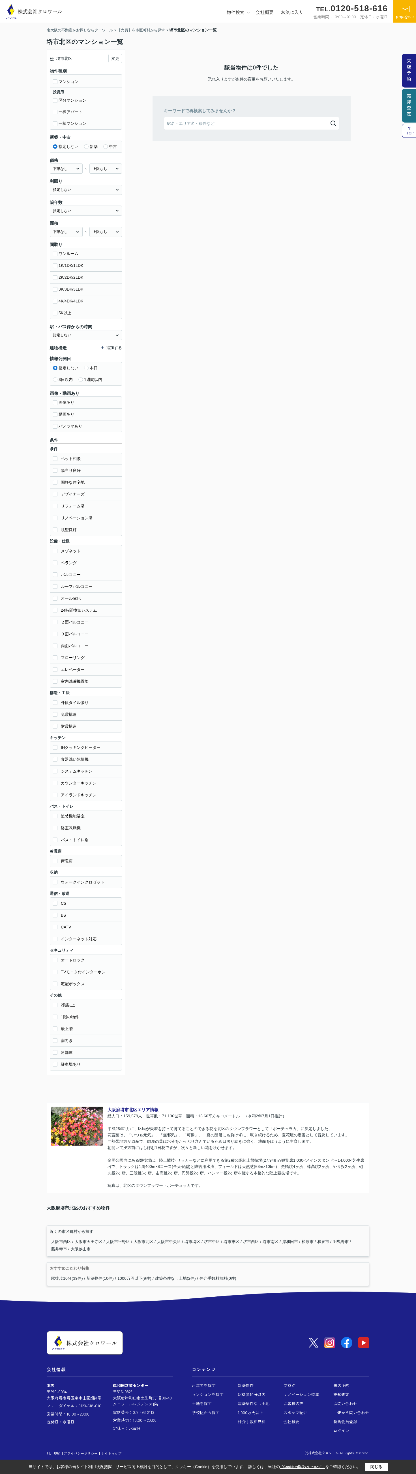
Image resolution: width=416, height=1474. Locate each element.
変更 (115, 58)
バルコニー (71, 574)
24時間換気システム (79, 610)
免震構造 (69, 714)
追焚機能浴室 (73, 816)
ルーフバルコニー (77, 586)
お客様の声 (293, 1403)
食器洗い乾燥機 (75, 759)
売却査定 (341, 1394)
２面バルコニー (75, 622)
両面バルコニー (75, 646)
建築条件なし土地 (253, 1403)
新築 (94, 146)
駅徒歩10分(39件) (67, 1278)
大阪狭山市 (81, 1249)
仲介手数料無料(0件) (218, 1278)
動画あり (66, 414)
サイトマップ (111, 1453)
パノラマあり (70, 426)
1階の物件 (70, 1017)
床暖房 (67, 861)
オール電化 (71, 598)
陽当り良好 (71, 470)
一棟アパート (70, 112)
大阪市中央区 (169, 1241)
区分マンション (72, 100)
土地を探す (202, 1403)
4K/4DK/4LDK (71, 301)
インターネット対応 (79, 939)
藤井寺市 (59, 1249)
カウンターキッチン (79, 783)
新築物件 (246, 1385)
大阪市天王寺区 (89, 1241)
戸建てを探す (204, 1385)
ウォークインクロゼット (82, 882)
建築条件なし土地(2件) (175, 1278)
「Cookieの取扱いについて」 (302, 1467)
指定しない (68, 146)
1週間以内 (93, 379)
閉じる (376, 1466)
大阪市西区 (61, 1241)
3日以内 (66, 379)
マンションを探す (208, 1394)
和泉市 (323, 1241)
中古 (113, 146)
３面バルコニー (75, 634)
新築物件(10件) (100, 1278)
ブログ (289, 1385)
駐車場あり (71, 1064)
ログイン (341, 1430)
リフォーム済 (73, 506)
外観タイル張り (75, 702)
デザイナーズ (73, 494)
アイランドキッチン (79, 795)
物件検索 (235, 12)
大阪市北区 (144, 1241)
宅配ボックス (73, 984)
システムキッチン (77, 771)
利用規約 (53, 1453)
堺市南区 (271, 1241)
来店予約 (341, 1385)
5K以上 (65, 313)
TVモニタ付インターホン (83, 972)
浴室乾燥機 (71, 828)
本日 (94, 368)
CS (63, 903)
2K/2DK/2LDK (71, 277)
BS (63, 915)
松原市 (308, 1241)
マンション (68, 81)
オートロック (73, 960)
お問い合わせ (405, 17)
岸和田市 (290, 1241)
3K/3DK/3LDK (71, 289)
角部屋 (67, 1052)
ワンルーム (68, 253)
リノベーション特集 (301, 1394)
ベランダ (69, 563)
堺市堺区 (193, 1241)
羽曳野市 (341, 1241)
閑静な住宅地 (73, 482)
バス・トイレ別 (75, 840)
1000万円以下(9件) (134, 1278)
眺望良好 (69, 529)
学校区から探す (206, 1412)
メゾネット (71, 551)
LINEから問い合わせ (351, 1412)
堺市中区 (212, 1241)
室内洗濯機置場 (75, 681)
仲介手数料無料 (251, 1421)
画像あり (66, 402)
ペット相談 (71, 458)
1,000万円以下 (250, 1412)
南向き (67, 1040)
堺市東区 (232, 1241)
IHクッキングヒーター (80, 747)
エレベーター (73, 669)
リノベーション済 (77, 518)
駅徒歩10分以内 (251, 1394)
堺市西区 (251, 1241)
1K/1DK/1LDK (71, 265)
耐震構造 (69, 726)
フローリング (73, 657)
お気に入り (292, 12)
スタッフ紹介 (295, 1412)
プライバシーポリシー (81, 1453)
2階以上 (68, 1005)
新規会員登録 (345, 1421)
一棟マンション (72, 123)
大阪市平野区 (118, 1241)
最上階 (67, 1028)
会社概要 (265, 12)
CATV (66, 927)
